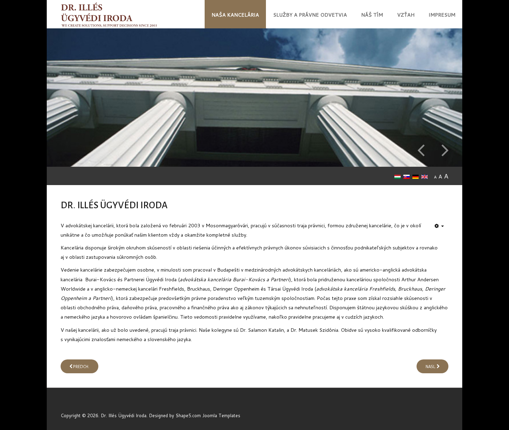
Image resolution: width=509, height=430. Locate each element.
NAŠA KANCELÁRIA (235, 14)
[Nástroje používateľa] (439, 226)
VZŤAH (405, 14)
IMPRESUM (442, 14)
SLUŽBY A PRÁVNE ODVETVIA (310, 14)
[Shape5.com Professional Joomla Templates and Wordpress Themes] (75, 404)
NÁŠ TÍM (372, 14)
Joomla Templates (221, 415)
